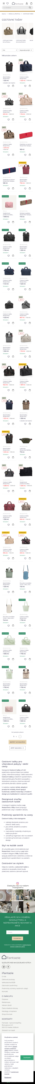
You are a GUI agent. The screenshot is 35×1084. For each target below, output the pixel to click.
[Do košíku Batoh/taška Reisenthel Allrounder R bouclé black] (30, 255)
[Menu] (4, 3)
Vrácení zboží (6, 1005)
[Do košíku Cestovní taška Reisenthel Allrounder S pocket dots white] (13, 119)
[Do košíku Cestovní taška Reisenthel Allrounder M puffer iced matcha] (30, 659)
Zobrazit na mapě (8, 1030)
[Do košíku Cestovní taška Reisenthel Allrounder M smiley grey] (13, 491)
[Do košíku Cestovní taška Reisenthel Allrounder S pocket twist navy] (13, 289)
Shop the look (7, 1014)
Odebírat (17, 938)
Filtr (4, 50)
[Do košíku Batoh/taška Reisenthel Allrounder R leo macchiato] (30, 424)
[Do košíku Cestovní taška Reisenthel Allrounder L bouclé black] (13, 255)
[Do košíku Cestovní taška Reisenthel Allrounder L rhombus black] (30, 390)
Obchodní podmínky (9, 985)
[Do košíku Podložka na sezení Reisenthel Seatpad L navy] (13, 188)
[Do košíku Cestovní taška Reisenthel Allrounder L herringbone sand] (30, 356)
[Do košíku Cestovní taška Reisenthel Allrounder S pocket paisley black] (30, 558)
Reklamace (6, 1002)
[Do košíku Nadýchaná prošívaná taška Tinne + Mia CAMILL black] (30, 491)
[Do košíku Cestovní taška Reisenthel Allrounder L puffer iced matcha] (13, 659)
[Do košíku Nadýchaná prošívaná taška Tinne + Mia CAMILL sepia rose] (13, 726)
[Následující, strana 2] (19, 736)
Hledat (30, 8)
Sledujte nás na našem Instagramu (18, 886)
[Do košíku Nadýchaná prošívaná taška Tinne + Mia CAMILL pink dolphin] (13, 222)
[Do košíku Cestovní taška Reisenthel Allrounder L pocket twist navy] (30, 289)
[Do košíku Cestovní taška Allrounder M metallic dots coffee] (13, 558)
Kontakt (5, 991)
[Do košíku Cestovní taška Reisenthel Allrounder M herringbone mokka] (30, 524)
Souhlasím (27, 1057)
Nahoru (18, 748)
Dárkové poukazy (8, 979)
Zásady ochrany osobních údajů (10, 1048)
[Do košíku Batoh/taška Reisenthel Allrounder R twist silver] (13, 356)
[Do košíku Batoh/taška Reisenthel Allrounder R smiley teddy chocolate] (30, 692)
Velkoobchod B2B (8, 982)
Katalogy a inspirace (9, 1011)
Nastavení (7, 1077)
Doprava (5, 999)
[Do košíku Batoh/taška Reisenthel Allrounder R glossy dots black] (13, 86)
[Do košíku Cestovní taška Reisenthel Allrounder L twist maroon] (13, 524)
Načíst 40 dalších (17, 742)
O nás (4, 976)
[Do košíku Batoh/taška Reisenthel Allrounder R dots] (13, 457)
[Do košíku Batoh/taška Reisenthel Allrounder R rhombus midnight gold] (13, 424)
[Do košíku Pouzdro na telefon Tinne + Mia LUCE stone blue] (30, 592)
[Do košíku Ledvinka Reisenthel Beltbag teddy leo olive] (30, 457)
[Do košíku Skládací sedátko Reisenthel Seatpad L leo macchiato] (30, 222)
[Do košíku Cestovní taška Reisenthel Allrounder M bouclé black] (30, 726)
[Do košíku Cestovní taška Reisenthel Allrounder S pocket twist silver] (30, 323)
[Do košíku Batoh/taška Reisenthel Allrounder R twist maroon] (30, 188)
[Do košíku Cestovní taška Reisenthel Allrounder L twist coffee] (30, 119)
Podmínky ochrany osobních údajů (15, 988)
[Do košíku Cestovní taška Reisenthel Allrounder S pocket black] (13, 323)
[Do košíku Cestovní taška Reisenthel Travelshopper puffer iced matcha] (30, 625)
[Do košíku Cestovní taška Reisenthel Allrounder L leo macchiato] (13, 155)
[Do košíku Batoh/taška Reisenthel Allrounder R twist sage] (13, 592)
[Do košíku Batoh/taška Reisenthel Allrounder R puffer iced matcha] (13, 692)
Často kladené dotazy (10, 1008)
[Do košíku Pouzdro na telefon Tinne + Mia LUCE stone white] (13, 625)
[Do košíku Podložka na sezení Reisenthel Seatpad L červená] (30, 155)
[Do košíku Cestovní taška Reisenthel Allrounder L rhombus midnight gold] (30, 86)
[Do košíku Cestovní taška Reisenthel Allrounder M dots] (13, 390)
